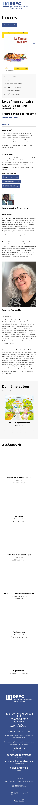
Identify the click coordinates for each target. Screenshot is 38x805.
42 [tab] (26, 433)
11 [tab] (31, 426)
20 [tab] (23, 428)
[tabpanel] (19, 412)
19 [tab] (20, 428)
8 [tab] (23, 426)
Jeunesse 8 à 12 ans (13, 77)
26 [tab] (7, 430)
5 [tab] (15, 426)
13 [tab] (4, 428)
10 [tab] (28, 426)
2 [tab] (7, 426)
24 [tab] (33, 428)
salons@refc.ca (19, 768)
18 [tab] (18, 428)
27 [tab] (10, 430)
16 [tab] (12, 428)
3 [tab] (10, 426)
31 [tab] (20, 430)
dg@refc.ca (19, 748)
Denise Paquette (26, 114)
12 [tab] (33, 426)
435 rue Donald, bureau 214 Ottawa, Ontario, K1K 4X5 (19, 717)
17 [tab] (15, 428)
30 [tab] (18, 430)
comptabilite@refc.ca (19, 755)
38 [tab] (15, 433)
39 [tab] (18, 433)
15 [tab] (10, 428)
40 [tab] (20, 433)
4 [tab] (12, 426)
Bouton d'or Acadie (10, 118)
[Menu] (33, 42)
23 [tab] (31, 428)
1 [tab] (4, 426)
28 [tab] (12, 430)
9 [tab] (26, 426)
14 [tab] (7, 428)
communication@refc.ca (19, 761)
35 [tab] (31, 430)
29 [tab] (15, 430)
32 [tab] (23, 430)
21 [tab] (26, 428)
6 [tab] (18, 426)
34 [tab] (28, 430)
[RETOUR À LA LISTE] (9, 26)
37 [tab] (12, 433)
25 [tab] (4, 430)
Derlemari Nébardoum (15, 107)
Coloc (31, 781)
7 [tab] (20, 426)
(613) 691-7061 (19, 726)
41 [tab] (23, 433)
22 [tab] (28, 428)
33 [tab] (26, 430)
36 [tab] (33, 430)
